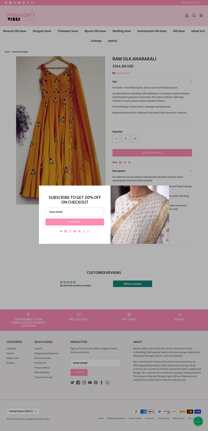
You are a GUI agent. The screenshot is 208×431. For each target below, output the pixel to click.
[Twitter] (61, 231)
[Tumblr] (84, 231)
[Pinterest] (79, 231)
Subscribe (75, 222)
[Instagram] (70, 231)
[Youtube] (75, 231)
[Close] (165, 189)
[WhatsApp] (88, 231)
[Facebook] (66, 231)
